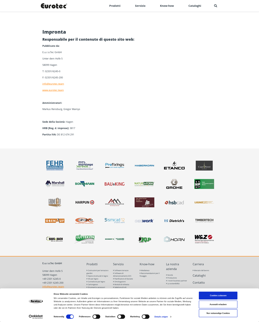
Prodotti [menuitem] (114, 6)
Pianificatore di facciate (123, 279)
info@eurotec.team (53, 83)
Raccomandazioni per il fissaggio (149, 274)
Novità (170, 275)
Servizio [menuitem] (140, 6)
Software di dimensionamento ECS (122, 274)
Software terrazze (121, 270)
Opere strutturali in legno (97, 276)
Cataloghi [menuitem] (194, 6)
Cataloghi (199, 275)
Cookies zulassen (218, 295)
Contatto (199, 282)
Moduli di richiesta (121, 284)
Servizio (118, 264)
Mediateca (145, 270)
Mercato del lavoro (201, 270)
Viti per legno (92, 279)
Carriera (198, 264)
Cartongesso (92, 284)
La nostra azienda (172, 266)
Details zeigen (161, 317)
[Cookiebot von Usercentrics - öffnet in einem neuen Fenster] (36, 317)
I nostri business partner (177, 280)
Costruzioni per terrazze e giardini (97, 271)
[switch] (96, 316)
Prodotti (92, 264)
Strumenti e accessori (96, 287)
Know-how (147, 264)
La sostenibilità (173, 283)
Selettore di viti (120, 287)
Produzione (172, 278)
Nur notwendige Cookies (218, 313)
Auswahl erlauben (218, 304)
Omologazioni (120, 281)
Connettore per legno (96, 281)
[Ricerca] (216, 6)
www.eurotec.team (53, 90)
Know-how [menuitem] (167, 6)
